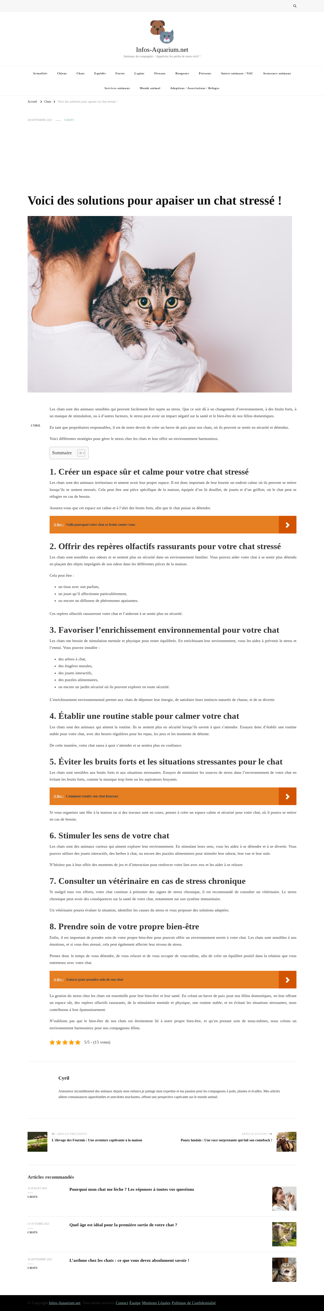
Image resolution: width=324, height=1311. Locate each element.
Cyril (36, 425)
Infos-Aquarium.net (162, 49)
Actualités (40, 73)
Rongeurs (182, 73)
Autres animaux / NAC (237, 73)
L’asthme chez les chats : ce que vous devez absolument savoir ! (129, 1260)
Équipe (135, 1303)
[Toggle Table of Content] (79, 453)
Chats (80, 73)
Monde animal (150, 88)
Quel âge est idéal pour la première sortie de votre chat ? (123, 1224)
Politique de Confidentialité (194, 1303)
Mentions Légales (156, 1303)
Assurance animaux (277, 73)
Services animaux (117, 88)
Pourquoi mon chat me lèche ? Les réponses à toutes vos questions (131, 1189)
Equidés (100, 73)
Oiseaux (160, 73)
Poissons (205, 73)
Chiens (62, 73)
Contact (122, 1303)
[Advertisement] (162, 157)
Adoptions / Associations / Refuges (195, 88)
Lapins (139, 73)
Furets (120, 73)
